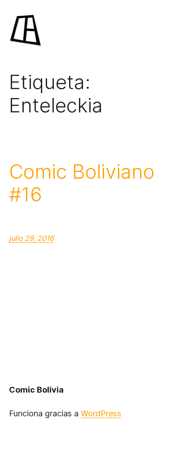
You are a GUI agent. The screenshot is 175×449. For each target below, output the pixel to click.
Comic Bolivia (36, 389)
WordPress (101, 413)
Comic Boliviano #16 (81, 182)
